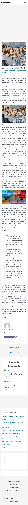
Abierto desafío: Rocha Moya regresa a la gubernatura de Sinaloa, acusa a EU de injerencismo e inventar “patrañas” (14, 433)
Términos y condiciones (14, 491)
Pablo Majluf (8, 330)
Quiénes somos (14, 487)
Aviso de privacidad (14, 481)
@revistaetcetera (11, 461)
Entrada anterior (14, 347)
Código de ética (14, 484)
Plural (3, 447)
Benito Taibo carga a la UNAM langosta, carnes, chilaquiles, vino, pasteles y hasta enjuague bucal (14, 424)
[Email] (15, 337)
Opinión (6, 376)
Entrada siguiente (14, 352)
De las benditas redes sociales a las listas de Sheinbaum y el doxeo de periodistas (12, 441)
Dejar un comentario (8, 70)
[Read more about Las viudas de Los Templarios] (7, 370)
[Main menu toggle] (25, 2)
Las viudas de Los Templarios (13, 374)
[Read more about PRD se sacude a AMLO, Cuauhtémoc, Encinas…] (7, 381)
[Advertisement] (14, 20)
